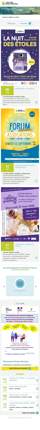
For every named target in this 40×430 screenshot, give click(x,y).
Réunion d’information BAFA (18, 386)
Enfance (11, 173)
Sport (28, 173)
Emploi (11, 388)
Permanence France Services (15, 361)
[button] (4, 285)
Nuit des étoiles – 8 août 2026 (24, 88)
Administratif (7, 365)
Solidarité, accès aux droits (22, 365)
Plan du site (28, 417)
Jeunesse (17, 173)
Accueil (4, 17)
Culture (17, 96)
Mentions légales (19, 417)
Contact (10, 417)
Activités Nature (8, 96)
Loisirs (22, 96)
